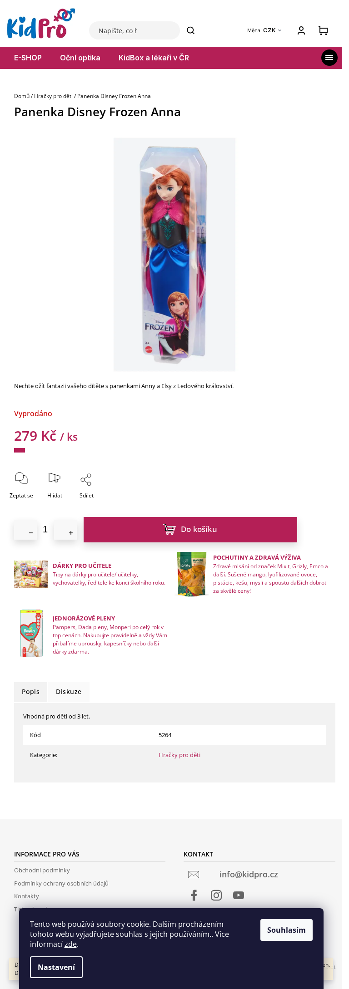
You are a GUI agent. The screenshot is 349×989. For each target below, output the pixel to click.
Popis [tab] (31, 691)
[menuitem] (28, 58)
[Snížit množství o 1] (25, 530)
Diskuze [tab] (69, 691)
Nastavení (56, 967)
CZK (270, 30)
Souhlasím (286, 930)
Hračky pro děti (179, 755)
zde (71, 944)
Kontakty (26, 896)
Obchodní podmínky (42, 870)
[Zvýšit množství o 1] (65, 530)
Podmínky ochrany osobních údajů (61, 883)
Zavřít (111, 508)
